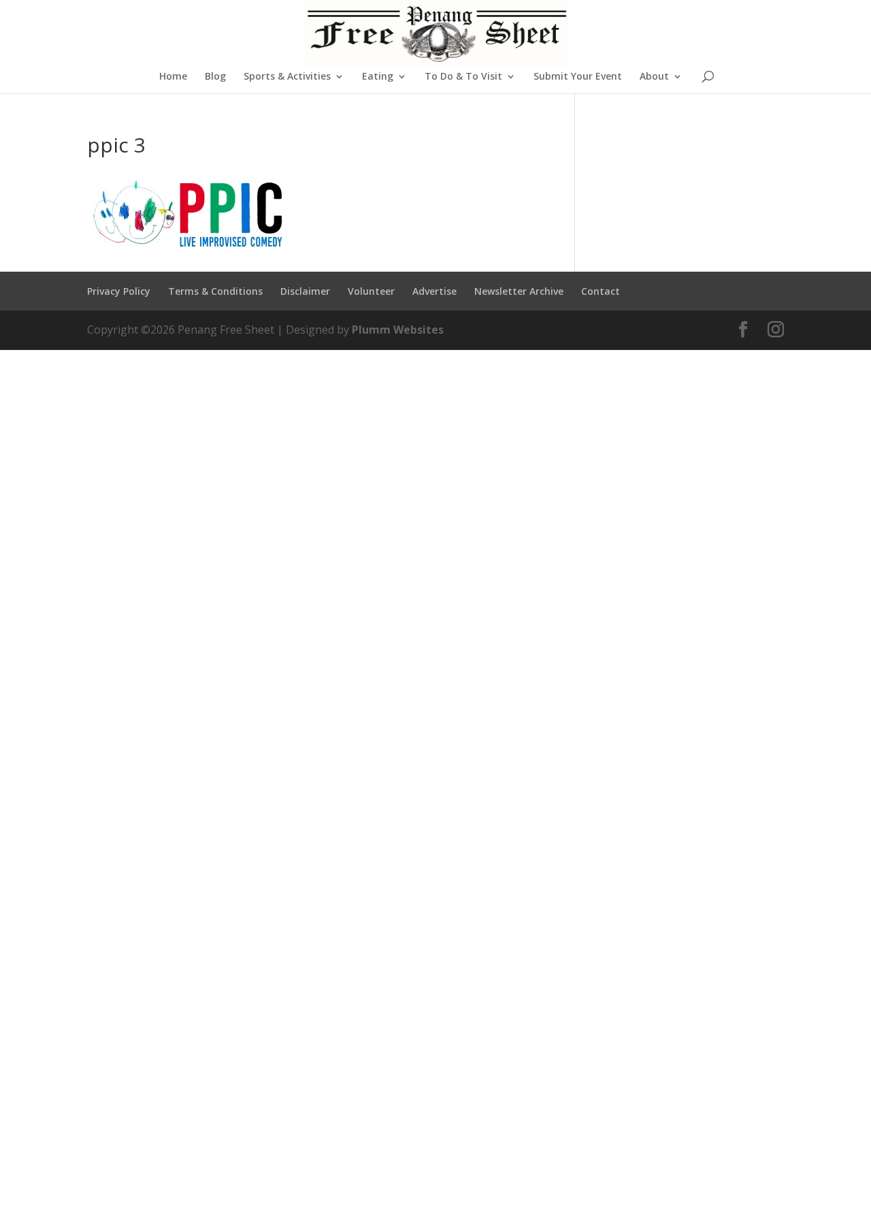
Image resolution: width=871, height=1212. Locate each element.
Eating (377, 76)
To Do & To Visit (463, 76)
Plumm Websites (398, 329)
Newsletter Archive (518, 291)
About (654, 76)
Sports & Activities (287, 76)
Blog (215, 76)
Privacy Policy (118, 291)
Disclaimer (305, 291)
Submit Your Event (577, 76)
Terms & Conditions (215, 291)
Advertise (434, 291)
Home (173, 76)
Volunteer (371, 291)
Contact (600, 291)
